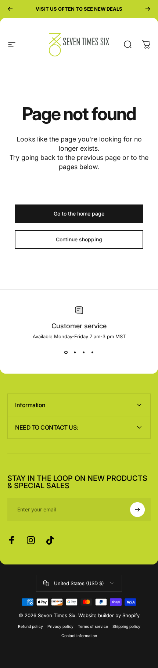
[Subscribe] (137, 509)
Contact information (79, 635)
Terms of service (93, 626)
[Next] (148, 9)
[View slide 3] (83, 352)
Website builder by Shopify (109, 615)
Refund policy (30, 626)
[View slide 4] (92, 352)
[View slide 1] (65, 352)
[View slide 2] (74, 352)
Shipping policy (126, 626)
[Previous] (10, 9)
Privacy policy (60, 626)
